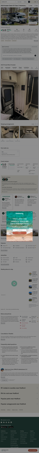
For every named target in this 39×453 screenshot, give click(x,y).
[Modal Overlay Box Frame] (19, 226)
